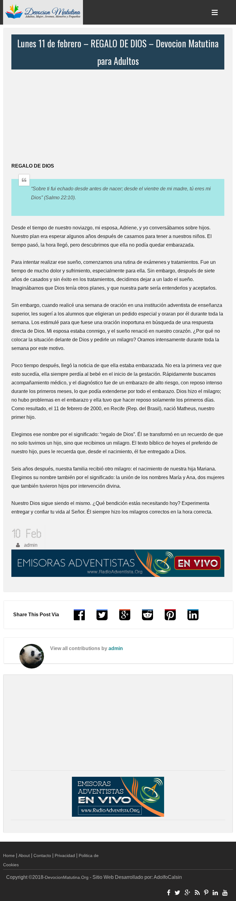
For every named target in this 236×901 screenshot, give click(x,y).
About (24, 855)
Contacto (42, 855)
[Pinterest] (206, 893)
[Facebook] (168, 893)
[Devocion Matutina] (43, 11)
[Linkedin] (215, 893)
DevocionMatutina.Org (66, 877)
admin (115, 648)
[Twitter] (177, 893)
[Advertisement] (117, 116)
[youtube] (224, 893)
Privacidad (65, 855)
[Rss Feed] (197, 893)
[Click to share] (124, 617)
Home (9, 855)
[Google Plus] (188, 893)
